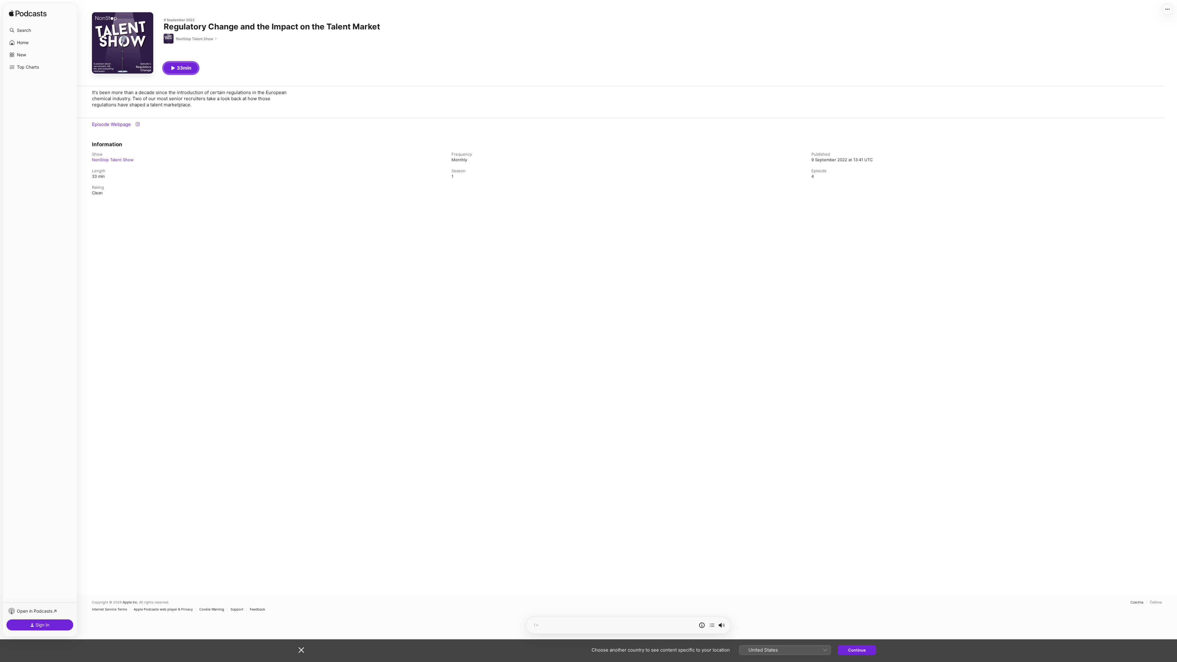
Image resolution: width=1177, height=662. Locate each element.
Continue (857, 650)
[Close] (301, 650)
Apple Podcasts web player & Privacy (163, 609)
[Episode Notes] (702, 625)
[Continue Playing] (712, 625)
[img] (28, 14)
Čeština (1156, 602)
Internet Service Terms (109, 609)
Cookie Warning (211, 609)
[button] (40, 30)
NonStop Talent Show (113, 159)
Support (236, 609)
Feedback (257, 609)
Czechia (1136, 602)
